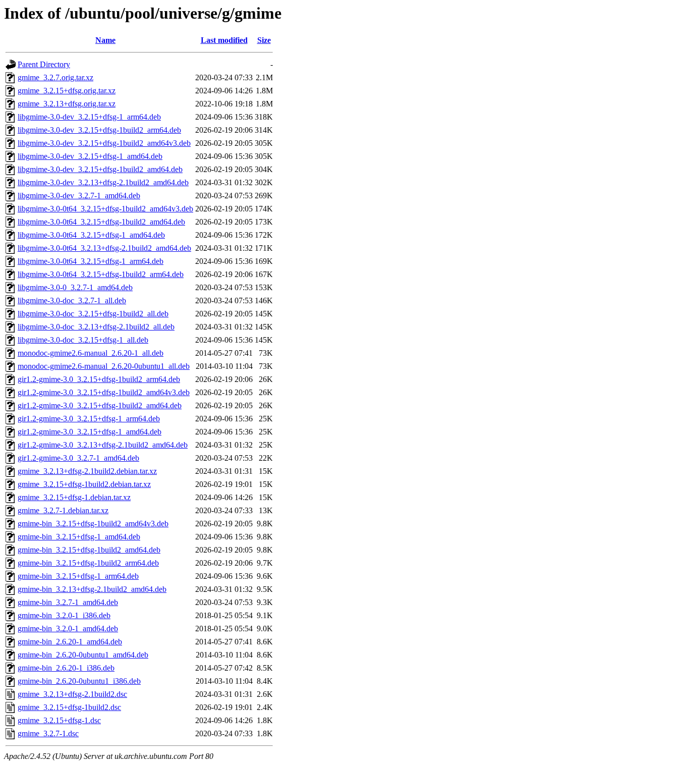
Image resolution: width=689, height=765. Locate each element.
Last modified (224, 40)
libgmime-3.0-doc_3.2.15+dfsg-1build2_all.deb (93, 313)
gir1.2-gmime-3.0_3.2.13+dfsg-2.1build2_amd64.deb (103, 445)
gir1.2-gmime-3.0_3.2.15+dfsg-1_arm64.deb (89, 418)
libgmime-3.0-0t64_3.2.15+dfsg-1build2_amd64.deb (101, 221)
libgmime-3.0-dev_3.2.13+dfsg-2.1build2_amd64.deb (103, 182)
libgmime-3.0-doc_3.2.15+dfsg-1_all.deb (83, 340)
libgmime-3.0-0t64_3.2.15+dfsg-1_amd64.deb (91, 235)
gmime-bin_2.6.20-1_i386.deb (66, 668)
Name (105, 40)
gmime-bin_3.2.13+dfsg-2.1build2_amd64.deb (92, 589)
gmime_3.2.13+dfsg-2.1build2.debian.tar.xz (87, 471)
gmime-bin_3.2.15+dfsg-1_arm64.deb (78, 576)
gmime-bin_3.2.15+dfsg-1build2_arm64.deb (88, 563)
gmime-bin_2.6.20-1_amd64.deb (70, 641)
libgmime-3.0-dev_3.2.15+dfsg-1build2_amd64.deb (100, 169)
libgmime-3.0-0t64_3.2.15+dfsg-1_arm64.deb (90, 261)
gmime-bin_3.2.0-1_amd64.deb (68, 628)
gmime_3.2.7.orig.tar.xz (55, 77)
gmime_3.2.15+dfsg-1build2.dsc (69, 707)
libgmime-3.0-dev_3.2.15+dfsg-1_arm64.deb (89, 117)
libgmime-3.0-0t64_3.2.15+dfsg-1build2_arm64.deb (101, 274)
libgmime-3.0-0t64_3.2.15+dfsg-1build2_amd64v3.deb (105, 208)
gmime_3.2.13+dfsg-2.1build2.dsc (72, 694)
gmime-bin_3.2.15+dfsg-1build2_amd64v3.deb (93, 523)
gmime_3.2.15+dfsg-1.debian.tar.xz (74, 497)
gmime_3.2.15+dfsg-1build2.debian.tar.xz (84, 484)
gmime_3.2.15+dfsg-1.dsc (59, 720)
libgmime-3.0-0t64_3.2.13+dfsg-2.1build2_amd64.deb (104, 248)
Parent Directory (44, 64)
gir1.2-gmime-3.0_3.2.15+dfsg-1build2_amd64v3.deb (104, 392)
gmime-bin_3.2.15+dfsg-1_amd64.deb (79, 536)
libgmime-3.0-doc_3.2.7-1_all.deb (72, 300)
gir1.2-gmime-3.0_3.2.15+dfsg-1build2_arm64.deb (99, 379)
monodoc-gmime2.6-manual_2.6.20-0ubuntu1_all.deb (104, 366)
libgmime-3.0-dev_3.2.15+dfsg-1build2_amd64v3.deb (104, 143)
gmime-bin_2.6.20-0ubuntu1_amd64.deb (83, 654)
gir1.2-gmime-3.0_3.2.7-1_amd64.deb (78, 458)
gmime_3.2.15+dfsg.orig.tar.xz (67, 90)
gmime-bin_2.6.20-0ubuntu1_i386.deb (79, 681)
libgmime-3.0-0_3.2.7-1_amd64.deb (75, 287)
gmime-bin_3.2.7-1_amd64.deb (68, 602)
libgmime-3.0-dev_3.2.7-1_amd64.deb (79, 195)
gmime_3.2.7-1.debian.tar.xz (63, 510)
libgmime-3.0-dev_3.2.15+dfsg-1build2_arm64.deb (99, 130)
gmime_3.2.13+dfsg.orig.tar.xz (67, 103)
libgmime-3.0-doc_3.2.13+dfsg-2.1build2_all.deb (96, 326)
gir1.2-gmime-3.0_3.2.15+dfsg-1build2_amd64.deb (100, 405)
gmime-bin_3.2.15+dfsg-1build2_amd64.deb (89, 549)
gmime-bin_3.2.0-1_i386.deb (64, 615)
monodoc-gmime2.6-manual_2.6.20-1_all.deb (90, 353)
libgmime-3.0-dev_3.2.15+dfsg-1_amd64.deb (90, 156)
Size (264, 40)
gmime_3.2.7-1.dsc (48, 733)
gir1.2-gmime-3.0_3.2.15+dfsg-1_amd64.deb (89, 431)
